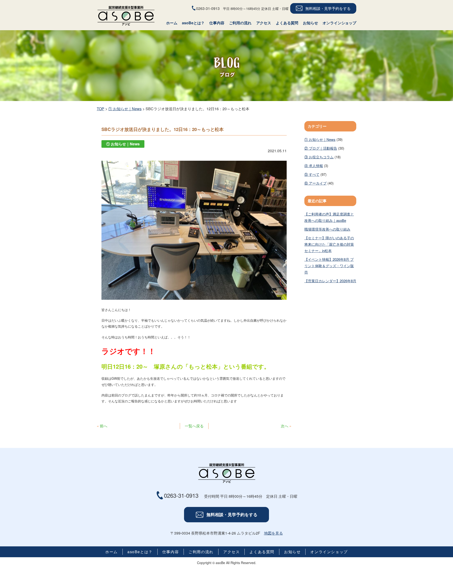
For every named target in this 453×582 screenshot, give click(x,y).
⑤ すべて (311, 174)
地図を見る (273, 533)
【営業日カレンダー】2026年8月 (330, 280)
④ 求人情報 (313, 165)
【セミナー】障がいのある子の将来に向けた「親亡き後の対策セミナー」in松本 (329, 244)
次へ (284, 426)
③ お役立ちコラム (319, 156)
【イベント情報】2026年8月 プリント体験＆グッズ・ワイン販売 (329, 265)
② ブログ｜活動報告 (320, 148)
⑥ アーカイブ (315, 183)
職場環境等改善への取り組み (327, 229)
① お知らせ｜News (320, 139)
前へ (103, 426)
